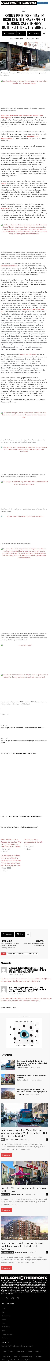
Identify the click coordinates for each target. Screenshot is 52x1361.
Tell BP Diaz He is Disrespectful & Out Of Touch (33, 842)
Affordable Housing (7, 1252)
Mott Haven (11, 954)
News (26, 8)
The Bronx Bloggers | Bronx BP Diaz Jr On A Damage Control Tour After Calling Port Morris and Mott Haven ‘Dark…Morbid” (28, 989)
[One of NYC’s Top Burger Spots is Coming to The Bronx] (8, 1079)
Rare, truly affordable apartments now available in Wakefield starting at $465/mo (32, 1090)
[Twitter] (7, 1298)
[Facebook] (2, 1298)
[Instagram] (18, 1298)
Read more (6, 1155)
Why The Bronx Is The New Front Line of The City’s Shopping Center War (10, 946)
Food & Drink (5, 1194)
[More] (43, 33)
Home (22, 8)
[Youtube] (12, 1298)
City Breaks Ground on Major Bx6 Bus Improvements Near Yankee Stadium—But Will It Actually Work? (32, 1063)
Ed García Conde (17, 39)
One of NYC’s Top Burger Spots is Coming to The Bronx (32, 1076)
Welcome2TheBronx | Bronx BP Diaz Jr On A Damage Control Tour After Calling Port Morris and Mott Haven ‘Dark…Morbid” (28, 970)
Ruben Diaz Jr (33, 954)
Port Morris (21, 954)
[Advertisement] (26, 784)
